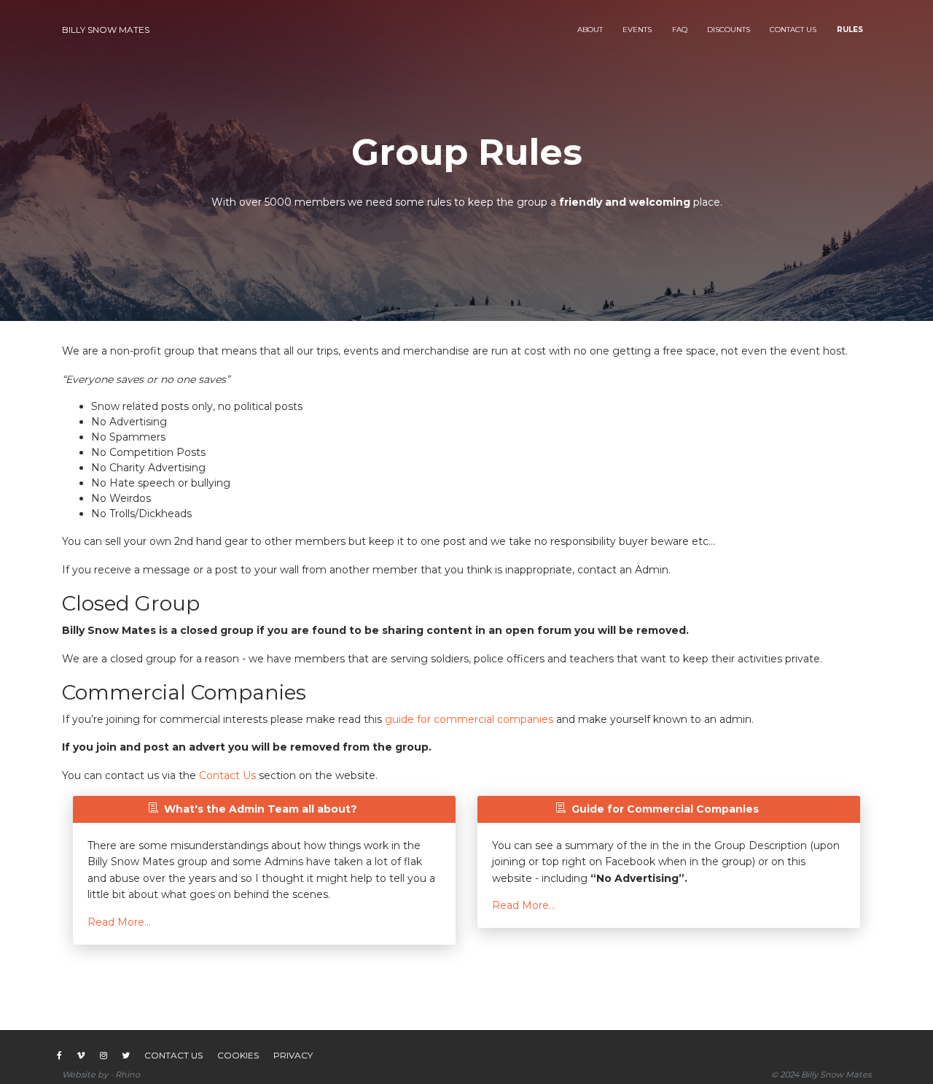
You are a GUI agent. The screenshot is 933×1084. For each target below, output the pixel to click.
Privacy (293, 1055)
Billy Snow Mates (105, 29)
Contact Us (227, 775)
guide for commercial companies (469, 719)
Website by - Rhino (101, 1074)
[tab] (252, 809)
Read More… (119, 922)
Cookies (238, 1055)
